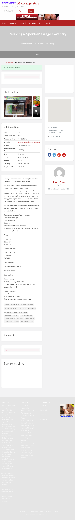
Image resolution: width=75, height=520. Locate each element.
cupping (16, 321)
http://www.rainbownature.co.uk (28, 142)
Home (4, 23)
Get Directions (55, 136)
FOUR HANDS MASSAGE (12, 315)
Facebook (43, 410)
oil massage (20, 318)
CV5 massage (8, 321)
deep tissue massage (26, 315)
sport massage (23, 312)
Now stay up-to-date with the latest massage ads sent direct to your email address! (27, 435)
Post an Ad (9, 11)
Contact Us (22, 23)
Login (31, 11)
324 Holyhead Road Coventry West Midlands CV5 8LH (56, 130)
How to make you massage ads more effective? (27, 455)
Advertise (32, 23)
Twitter (43, 415)
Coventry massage (10, 318)
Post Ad (47, 23)
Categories (12, 23)
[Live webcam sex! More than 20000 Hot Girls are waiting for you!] (37, 17)
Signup (21, 11)
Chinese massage (29, 318)
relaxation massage (12, 312)
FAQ (40, 23)
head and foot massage (27, 321)
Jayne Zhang (59, 182)
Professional (27, 44)
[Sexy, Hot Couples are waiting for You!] (67, 410)
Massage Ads (28, 3)
